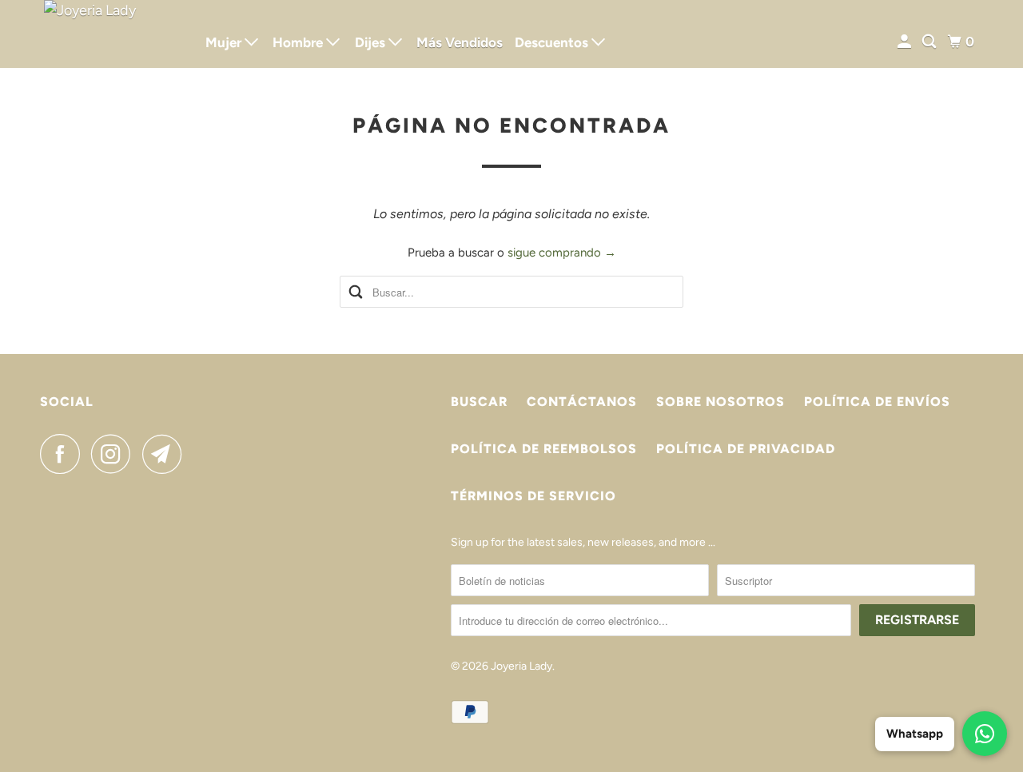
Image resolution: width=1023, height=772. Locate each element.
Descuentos (553, 42)
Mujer (225, 42)
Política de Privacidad (745, 448)
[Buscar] (930, 42)
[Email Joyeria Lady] (166, 454)
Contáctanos (582, 401)
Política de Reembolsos (544, 448)
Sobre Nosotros (720, 401)
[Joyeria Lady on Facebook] (64, 454)
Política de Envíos (877, 401)
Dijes (371, 42)
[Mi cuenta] (905, 42)
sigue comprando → (562, 252)
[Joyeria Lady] (112, 34)
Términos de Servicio (533, 495)
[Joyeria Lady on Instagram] (115, 454)
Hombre (299, 42)
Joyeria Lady (521, 666)
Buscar (479, 401)
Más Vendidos (459, 42)
